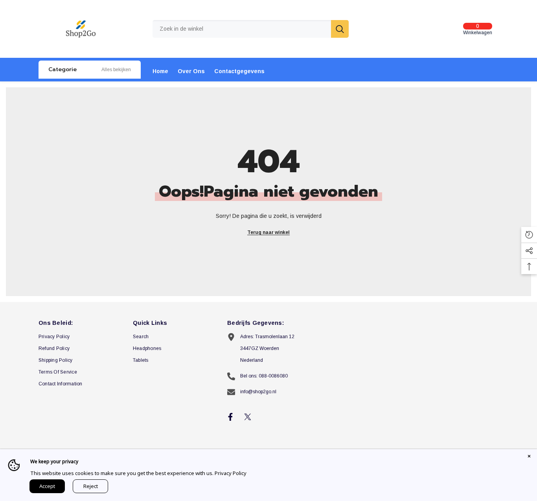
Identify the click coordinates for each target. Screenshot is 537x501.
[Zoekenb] (251, 29)
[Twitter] (247, 417)
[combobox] (242, 29)
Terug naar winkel (268, 232)
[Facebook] (230, 417)
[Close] (529, 457)
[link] (116, 69)
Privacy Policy (230, 473)
